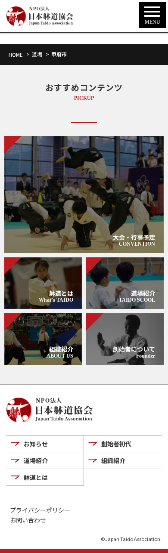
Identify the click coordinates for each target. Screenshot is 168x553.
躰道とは (36, 477)
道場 (37, 54)
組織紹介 (113, 460)
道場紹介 (36, 460)
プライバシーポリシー (40, 510)
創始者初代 (116, 443)
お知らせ (36, 443)
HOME (16, 54)
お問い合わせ (28, 520)
